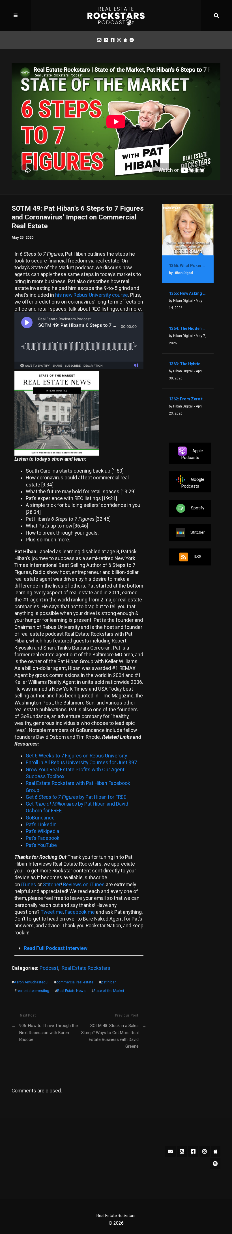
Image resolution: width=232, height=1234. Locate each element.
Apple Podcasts (192, 454)
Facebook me (80, 912)
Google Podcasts (192, 483)
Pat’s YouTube (41, 845)
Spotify (197, 508)
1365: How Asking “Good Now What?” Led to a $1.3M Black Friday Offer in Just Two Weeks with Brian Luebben (188, 293)
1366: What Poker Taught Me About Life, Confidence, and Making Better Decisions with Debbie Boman (188, 265)
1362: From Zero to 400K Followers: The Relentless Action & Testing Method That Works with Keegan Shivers (188, 399)
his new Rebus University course (91, 295)
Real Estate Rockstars (86, 968)
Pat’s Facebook (42, 838)
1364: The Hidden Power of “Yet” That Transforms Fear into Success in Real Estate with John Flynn (188, 328)
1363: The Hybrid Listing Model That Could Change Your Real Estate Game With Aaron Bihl (188, 364)
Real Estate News (71, 991)
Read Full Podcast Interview (55, 948)
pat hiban (109, 982)
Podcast (49, 968)
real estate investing (33, 991)
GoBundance (40, 818)
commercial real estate (74, 982)
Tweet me (52, 912)
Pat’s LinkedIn (41, 824)
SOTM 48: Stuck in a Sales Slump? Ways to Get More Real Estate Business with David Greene (110, 1036)
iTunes (28, 884)
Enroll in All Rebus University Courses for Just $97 (81, 762)
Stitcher (52, 884)
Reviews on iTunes (84, 884)
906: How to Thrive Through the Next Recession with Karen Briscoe (48, 1032)
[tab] (78, 949)
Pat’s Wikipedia (42, 831)
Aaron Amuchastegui (31, 982)
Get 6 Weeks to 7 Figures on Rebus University (76, 756)
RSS (197, 556)
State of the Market (108, 991)
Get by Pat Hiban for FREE (76, 797)
